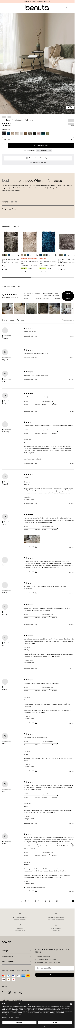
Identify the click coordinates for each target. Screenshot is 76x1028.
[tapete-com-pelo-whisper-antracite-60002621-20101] (47, 255)
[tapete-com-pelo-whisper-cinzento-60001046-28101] (3, 255)
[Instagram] (15, 992)
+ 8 (11, 255)
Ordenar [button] (5, 320)
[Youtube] (9, 992)
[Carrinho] (72, 8)
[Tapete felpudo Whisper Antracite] (4, 133)
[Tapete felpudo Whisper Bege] (30, 242)
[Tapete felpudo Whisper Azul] (48, 242)
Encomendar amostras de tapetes (39, 158)
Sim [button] (36, 336)
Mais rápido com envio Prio (43, 150)
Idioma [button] (12, 320)
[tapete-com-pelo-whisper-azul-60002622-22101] (9, 255)
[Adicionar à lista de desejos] (4, 145)
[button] (7, 308)
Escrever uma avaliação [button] (68, 295)
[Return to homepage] (37, 8)
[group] (12, 295)
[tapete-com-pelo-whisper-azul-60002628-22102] (65, 255)
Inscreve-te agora (54, 975)
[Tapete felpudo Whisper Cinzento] (11, 242)
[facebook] (21, 992)
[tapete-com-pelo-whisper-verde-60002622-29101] (6, 255)
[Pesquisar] (65, 7)
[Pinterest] (3, 992)
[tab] (68, 320)
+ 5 (68, 255)
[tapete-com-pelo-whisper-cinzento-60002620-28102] (60, 255)
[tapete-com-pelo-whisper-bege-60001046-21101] (22, 255)
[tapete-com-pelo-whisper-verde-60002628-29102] (62, 255)
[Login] (69, 8)
